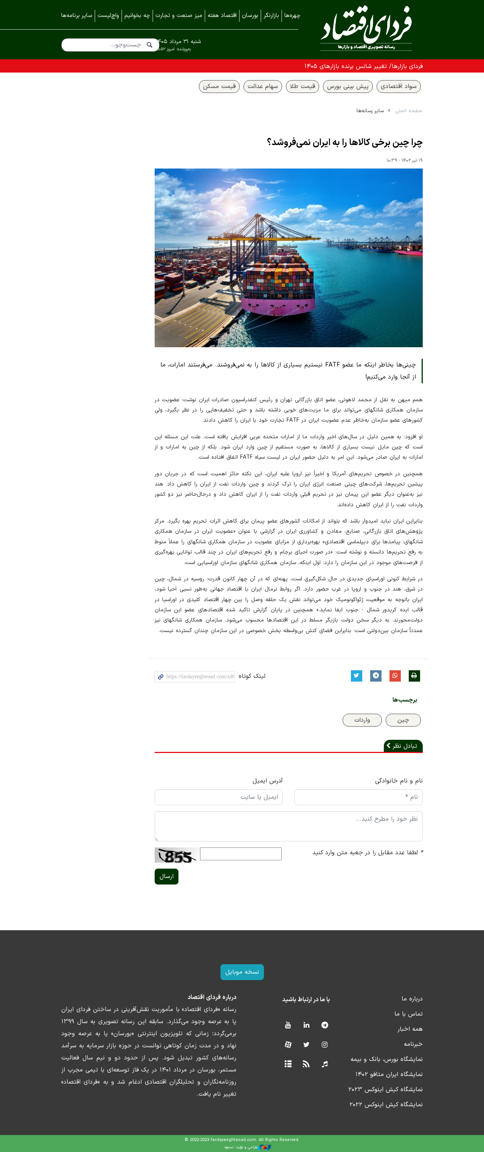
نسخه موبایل (242, 972)
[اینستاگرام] (324, 1045)
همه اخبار (410, 1029)
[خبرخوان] (306, 1064)
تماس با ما (408, 1014)
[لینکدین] (306, 1026)
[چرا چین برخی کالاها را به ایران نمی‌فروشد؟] (289, 258)
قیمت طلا (302, 86)
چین (403, 720)
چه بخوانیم (137, 15)
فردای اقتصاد (366, 29)
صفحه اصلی (409, 111)
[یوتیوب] (288, 1026)
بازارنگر (271, 15)
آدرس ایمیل (268, 781)
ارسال (167, 876)
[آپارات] (288, 1045)
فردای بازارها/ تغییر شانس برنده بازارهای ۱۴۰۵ (363, 66)
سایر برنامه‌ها (76, 15)
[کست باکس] (324, 1064)
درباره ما (412, 999)
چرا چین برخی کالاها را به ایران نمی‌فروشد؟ (345, 143)
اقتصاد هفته (222, 15)
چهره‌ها (292, 15)
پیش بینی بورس (348, 86)
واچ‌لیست (108, 15)
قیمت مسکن (219, 86)
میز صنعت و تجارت (178, 15)
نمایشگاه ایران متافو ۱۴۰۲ (389, 1074)
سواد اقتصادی (399, 86)
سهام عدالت (263, 86)
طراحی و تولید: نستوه (241, 1147)
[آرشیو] (288, 1064)
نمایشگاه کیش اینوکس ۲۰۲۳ (385, 1089)
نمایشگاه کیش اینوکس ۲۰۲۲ (386, 1104)
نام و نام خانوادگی (399, 781)
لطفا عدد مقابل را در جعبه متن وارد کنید (367, 852)
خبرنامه (413, 1044)
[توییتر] (306, 1045)
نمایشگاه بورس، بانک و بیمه (387, 1059)
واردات (362, 720)
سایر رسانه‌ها (370, 111)
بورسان (250, 15)
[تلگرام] (324, 1026)
